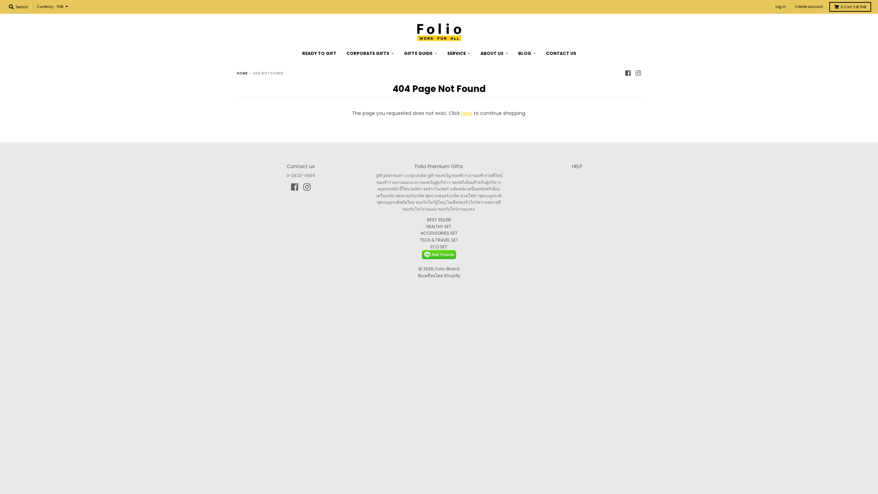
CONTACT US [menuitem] (561, 53)
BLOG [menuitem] (524, 53)
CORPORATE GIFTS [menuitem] (367, 53)
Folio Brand (447, 269)
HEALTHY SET (438, 227)
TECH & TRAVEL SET (439, 240)
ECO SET (438, 247)
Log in (780, 6)
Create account (809, 6)
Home (242, 73)
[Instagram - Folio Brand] (638, 73)
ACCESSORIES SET (439, 233)
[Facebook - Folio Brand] (628, 73)
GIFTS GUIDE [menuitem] (418, 53)
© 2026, (426, 269)
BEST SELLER (439, 220)
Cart (853, 7)
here (466, 113)
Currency (45, 6)
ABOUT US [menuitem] (491, 53)
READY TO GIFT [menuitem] (319, 53)
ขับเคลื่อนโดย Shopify (439, 276)
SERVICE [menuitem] (456, 53)
